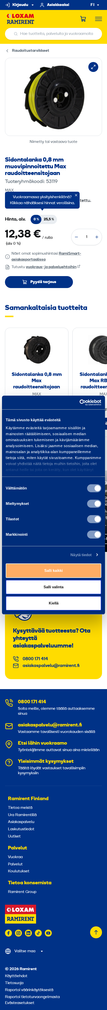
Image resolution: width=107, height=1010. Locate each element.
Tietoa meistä (20, 808)
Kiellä (53, 603)
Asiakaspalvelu (21, 822)
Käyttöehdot (16, 976)
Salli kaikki (53, 570)
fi (93, 5)
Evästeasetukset (19, 1003)
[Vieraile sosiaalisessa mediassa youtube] (48, 933)
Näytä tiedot (81, 555)
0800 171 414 (35, 659)
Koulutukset (18, 871)
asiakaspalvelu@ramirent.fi (51, 665)
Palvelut (17, 848)
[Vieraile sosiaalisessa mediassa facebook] (8, 933)
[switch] (94, 504)
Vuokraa (15, 857)
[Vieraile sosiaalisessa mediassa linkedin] (28, 933)
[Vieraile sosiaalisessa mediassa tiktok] (38, 933)
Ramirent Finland (28, 798)
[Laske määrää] (76, 237)
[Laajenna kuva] (93, 67)
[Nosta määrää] (97, 237)
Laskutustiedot (21, 829)
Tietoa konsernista (30, 883)
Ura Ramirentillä (22, 815)
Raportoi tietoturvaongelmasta (32, 997)
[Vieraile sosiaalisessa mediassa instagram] (18, 933)
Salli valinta (53, 587)
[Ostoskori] (83, 19)
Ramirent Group (22, 892)
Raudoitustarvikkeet (30, 51)
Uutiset (14, 836)
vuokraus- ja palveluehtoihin (51, 267)
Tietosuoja (14, 983)
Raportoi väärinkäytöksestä (29, 990)
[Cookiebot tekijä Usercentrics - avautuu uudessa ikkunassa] (79, 402)
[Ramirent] (20, 19)
